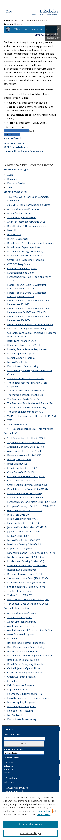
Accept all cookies (30, 824)
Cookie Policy (44, 814)
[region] (30, 816)
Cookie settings (44, 811)
